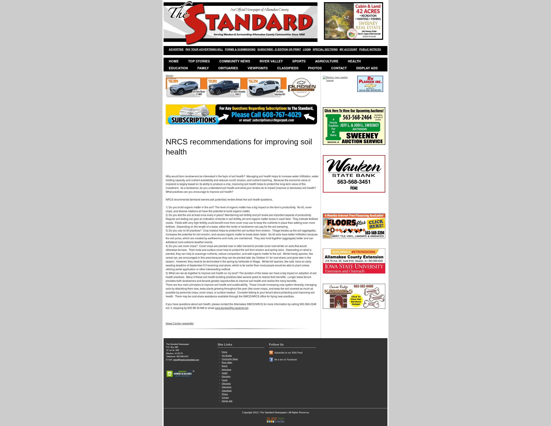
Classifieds (288, 68)
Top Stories (199, 61)
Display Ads (367, 68)
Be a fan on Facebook (285, 359)
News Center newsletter (180, 323)
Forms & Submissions (240, 49)
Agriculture (326, 61)
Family (203, 68)
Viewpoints (258, 68)
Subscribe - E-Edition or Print (279, 49)
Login (307, 49)
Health (354, 61)
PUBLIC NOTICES (370, 49)
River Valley (271, 61)
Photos (315, 68)
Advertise (176, 49)
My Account (348, 49)
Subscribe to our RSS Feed (288, 352)
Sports (299, 61)
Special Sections (325, 49)
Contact (339, 68)
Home (174, 61)
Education (178, 68)
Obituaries (228, 68)
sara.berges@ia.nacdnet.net (231, 308)
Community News (234, 61)
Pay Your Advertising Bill (204, 49)
